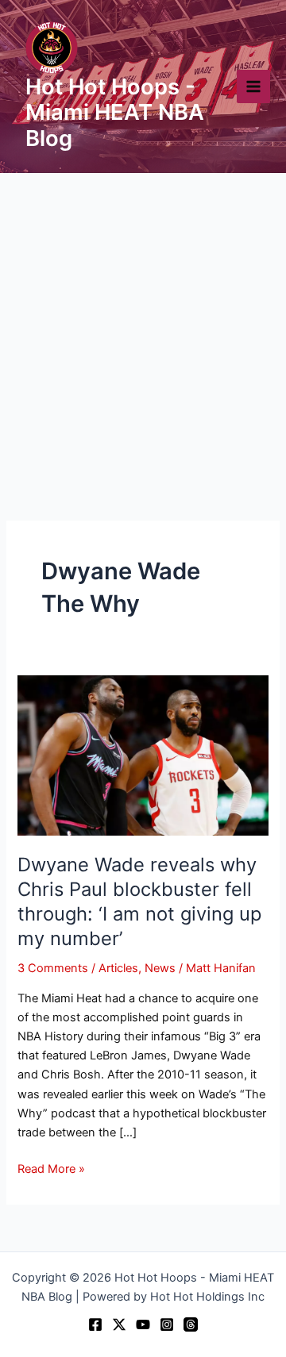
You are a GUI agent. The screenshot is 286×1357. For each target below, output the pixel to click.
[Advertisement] (143, 324)
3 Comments (52, 968)
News (160, 968)
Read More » (51, 1167)
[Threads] (191, 1324)
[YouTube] (143, 1324)
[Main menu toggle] (253, 86)
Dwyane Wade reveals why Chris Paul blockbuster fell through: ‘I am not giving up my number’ (139, 901)
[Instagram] (167, 1324)
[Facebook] (95, 1324)
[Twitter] (119, 1324)
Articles (118, 968)
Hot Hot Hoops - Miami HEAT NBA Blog (114, 112)
